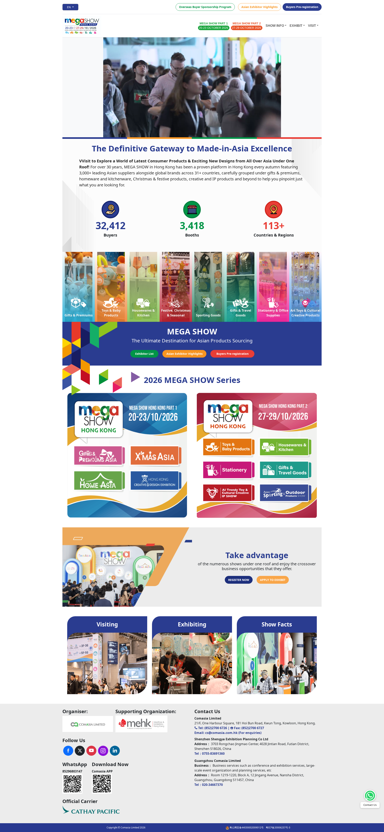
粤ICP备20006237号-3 (278, 827)
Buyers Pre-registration (302, 7)
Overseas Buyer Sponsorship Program (205, 7)
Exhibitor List (144, 354)
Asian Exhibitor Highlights (259, 7)
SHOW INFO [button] (275, 25)
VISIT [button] (312, 25)
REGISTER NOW (238, 580)
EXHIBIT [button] (296, 25)
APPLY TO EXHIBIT (272, 580)
